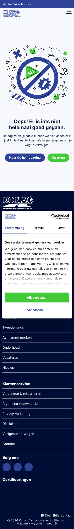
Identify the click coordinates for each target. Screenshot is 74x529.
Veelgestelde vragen (18, 434)
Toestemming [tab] (14, 228)
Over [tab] (61, 228)
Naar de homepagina (25, 157)
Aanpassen (35, 309)
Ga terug (58, 157)
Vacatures (10, 357)
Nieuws (8, 367)
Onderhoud (11, 347)
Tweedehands (13, 327)
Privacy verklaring (16, 414)
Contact (8, 444)
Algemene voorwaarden (20, 404)
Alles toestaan (37, 297)
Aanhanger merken (17, 337)
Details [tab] (39, 228)
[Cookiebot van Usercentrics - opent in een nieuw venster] (52, 216)
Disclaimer (10, 424)
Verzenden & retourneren (21, 393)
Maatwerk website (29, 523)
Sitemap (59, 520)
